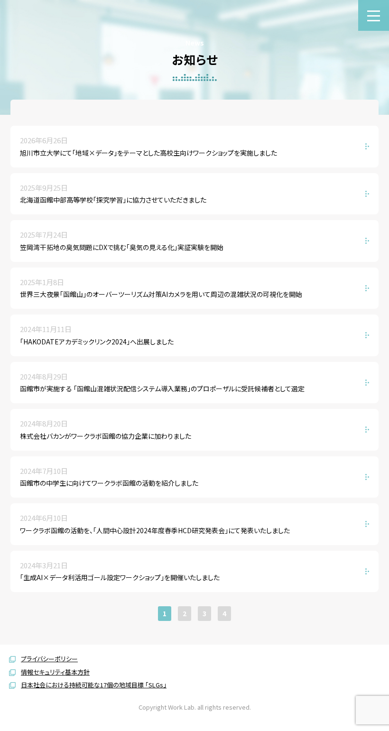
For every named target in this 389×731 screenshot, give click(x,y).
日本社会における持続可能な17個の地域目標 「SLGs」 (94, 684)
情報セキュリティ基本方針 (55, 671)
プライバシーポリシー (49, 658)
